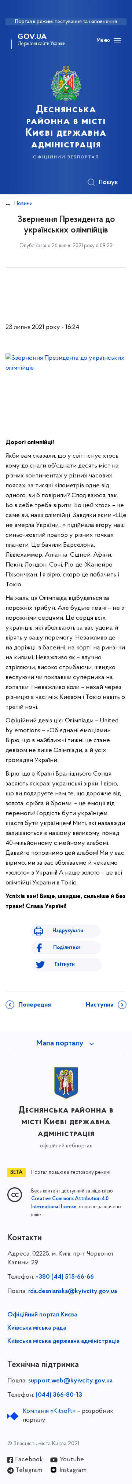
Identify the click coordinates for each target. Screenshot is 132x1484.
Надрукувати (67, 931)
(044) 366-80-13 (59, 1395)
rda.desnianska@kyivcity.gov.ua (72, 1291)
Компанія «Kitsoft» (49, 1411)
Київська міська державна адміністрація (63, 1341)
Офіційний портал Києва (42, 1315)
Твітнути (64, 964)
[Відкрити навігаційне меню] (117, 40)
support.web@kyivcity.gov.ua (70, 1381)
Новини (23, 203)
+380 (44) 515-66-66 (65, 1277)
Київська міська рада (36, 1328)
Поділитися (67, 947)
